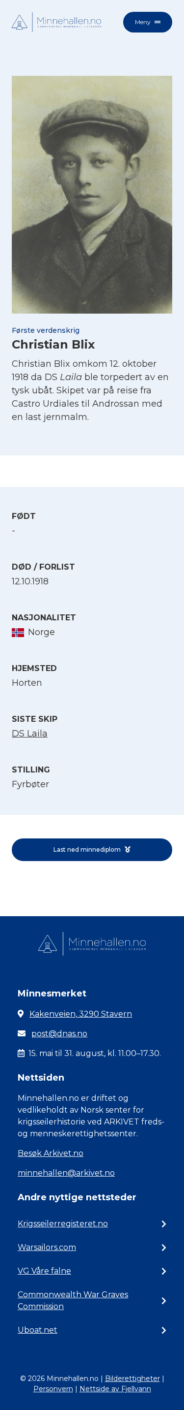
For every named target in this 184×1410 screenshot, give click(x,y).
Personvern (53, 1388)
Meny (143, 22)
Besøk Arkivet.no (50, 1153)
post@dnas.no (59, 1033)
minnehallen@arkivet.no (66, 1173)
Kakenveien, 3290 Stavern (80, 1014)
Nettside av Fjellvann (115, 1388)
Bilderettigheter (132, 1378)
